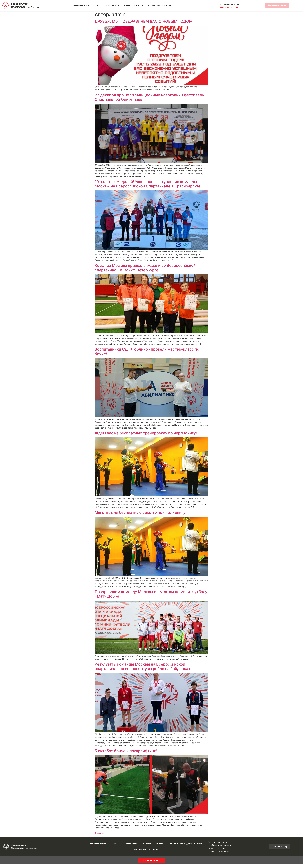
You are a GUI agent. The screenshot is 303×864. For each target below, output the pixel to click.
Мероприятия (132, 844)
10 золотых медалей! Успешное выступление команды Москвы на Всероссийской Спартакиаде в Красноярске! (147, 183)
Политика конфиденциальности (186, 844)
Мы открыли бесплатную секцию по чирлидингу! (140, 512)
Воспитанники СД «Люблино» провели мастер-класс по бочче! (147, 351)
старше (99, 833)
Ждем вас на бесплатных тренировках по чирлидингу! (146, 433)
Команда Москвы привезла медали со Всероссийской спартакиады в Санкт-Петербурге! (145, 267)
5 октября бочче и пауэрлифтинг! (126, 751)
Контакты (160, 844)
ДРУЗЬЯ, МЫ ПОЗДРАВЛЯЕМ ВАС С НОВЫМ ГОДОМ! (144, 21)
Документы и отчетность (146, 849)
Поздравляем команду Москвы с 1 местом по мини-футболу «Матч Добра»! (151, 593)
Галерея (147, 844)
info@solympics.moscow (229, 7)
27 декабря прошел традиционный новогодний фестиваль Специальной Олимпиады (149, 97)
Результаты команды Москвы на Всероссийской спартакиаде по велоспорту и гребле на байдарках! (143, 666)
